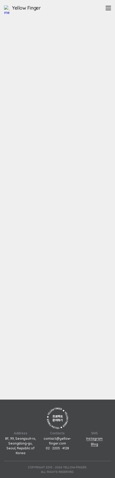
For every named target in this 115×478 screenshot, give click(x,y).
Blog (94, 444)
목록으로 (57, 392)
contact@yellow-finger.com (57, 441)
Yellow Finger (26, 8)
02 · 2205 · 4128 (57, 448)
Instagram (94, 439)
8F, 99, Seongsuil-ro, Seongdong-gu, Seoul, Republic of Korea (20, 446)
